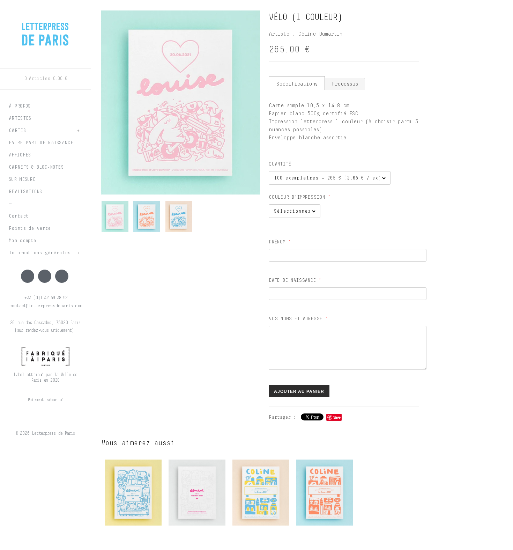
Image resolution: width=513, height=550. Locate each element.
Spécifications (297, 84)
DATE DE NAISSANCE (292, 280)
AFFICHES (20, 155)
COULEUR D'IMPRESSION (297, 197)
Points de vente (30, 228)
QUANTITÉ (280, 164)
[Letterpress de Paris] (45, 29)
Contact (18, 216)
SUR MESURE (22, 179)
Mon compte (22, 240)
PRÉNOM (277, 242)
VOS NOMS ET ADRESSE (295, 318)
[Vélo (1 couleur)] (180, 102)
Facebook (27, 276)
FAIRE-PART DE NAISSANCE (41, 142)
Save (336, 417)
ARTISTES (20, 118)
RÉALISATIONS (25, 191)
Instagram (44, 276)
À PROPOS (19, 106)
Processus (345, 84)
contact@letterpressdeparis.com (45, 305)
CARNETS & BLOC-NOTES (36, 167)
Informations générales (40, 252)
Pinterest (61, 276)
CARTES (17, 130)
